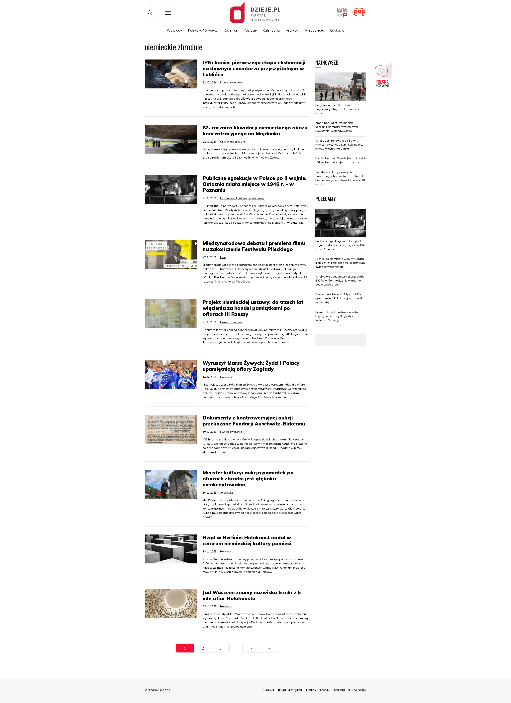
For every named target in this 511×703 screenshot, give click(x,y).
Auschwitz (226, 492)
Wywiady (174, 30)
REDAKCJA (311, 690)
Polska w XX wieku (203, 30)
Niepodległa (314, 30)
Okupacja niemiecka (232, 141)
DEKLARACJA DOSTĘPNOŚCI (290, 690)
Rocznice (231, 30)
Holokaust (226, 377)
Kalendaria (271, 30)
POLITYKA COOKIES (357, 690)
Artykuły (292, 30)
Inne (223, 257)
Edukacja (337, 30)
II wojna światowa (231, 82)
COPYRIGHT (325, 690)
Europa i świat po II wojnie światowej (242, 198)
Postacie (250, 30)
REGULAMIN (339, 690)
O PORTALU (268, 690)
